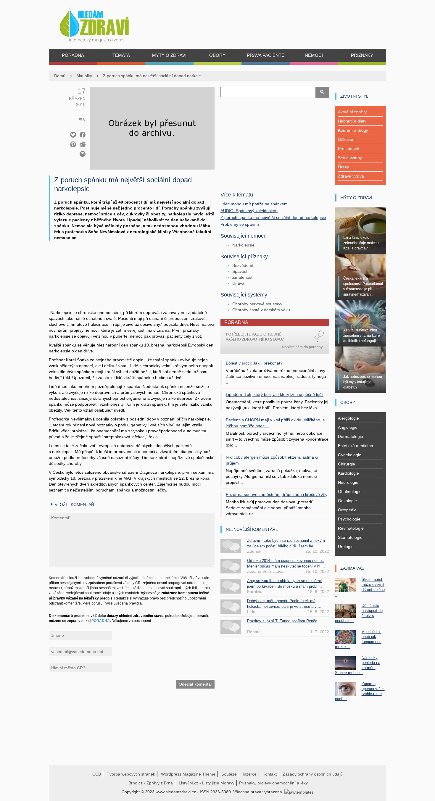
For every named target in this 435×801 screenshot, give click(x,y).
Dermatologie (350, 436)
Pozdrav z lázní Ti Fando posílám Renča (282, 621)
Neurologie (348, 482)
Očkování (347, 139)
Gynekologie (349, 454)
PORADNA (100, 621)
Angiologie (347, 427)
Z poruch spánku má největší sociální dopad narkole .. (153, 75)
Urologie (346, 546)
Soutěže (229, 774)
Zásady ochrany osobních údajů (313, 774)
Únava (238, 283)
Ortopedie (347, 509)
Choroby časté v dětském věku (261, 309)
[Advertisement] (132, 281)
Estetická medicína (355, 445)
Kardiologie (348, 473)
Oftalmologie (350, 491)
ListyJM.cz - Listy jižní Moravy (206, 783)
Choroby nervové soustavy (257, 304)
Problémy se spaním (239, 224)
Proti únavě (348, 148)
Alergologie (348, 418)
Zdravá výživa (351, 176)
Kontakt (269, 774)
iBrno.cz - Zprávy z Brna (150, 783)
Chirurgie (346, 464)
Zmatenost (242, 277)
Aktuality (84, 75)
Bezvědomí (242, 265)
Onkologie (347, 500)
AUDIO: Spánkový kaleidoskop (249, 210)
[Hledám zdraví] (102, 23)
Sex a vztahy (350, 157)
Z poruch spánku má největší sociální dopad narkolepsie (273, 217)
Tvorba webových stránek (131, 774)
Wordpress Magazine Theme (188, 774)
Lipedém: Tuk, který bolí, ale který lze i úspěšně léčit (274, 394)
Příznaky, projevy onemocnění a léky (273, 783)
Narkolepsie (243, 245)
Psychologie (349, 519)
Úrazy (343, 167)
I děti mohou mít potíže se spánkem (254, 204)
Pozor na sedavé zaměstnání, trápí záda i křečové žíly (276, 494)
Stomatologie (350, 537)
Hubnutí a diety (352, 121)
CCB (96, 774)
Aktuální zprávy (352, 111)
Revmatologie (351, 528)
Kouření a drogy (353, 130)
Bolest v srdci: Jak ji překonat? (254, 363)
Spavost (239, 271)
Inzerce (250, 774)
